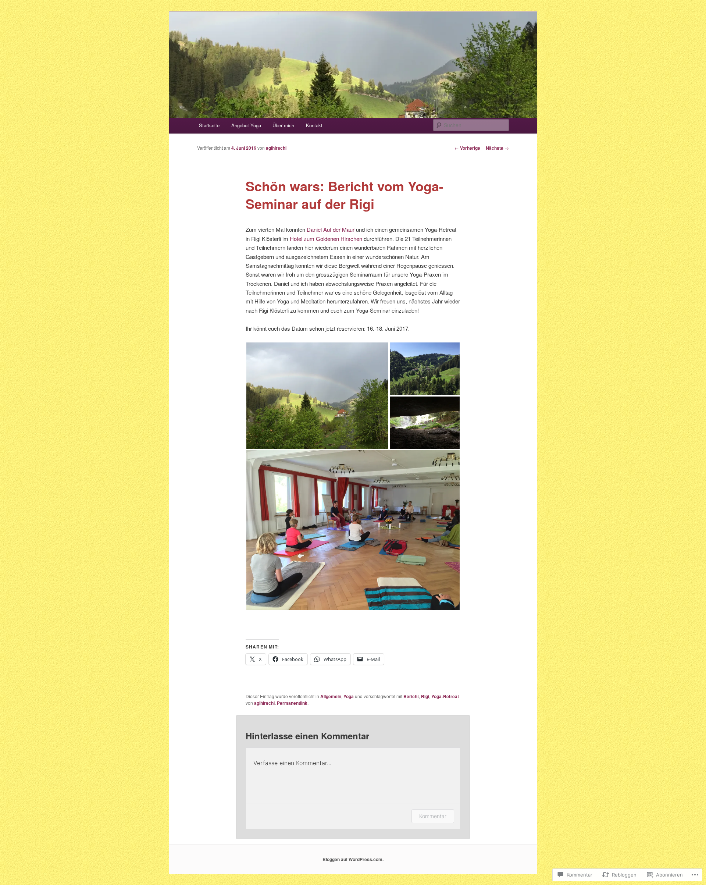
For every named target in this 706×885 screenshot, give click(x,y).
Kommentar (432, 816)
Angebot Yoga (246, 125)
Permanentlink (292, 703)
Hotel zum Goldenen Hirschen (326, 238)
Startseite (209, 125)
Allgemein (330, 696)
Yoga (348, 696)
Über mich (283, 125)
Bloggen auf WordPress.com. (353, 859)
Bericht (411, 696)
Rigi (425, 696)
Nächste (497, 148)
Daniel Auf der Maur (330, 229)
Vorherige (467, 148)
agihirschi (276, 148)
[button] (317, 395)
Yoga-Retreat (445, 696)
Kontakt (314, 125)
